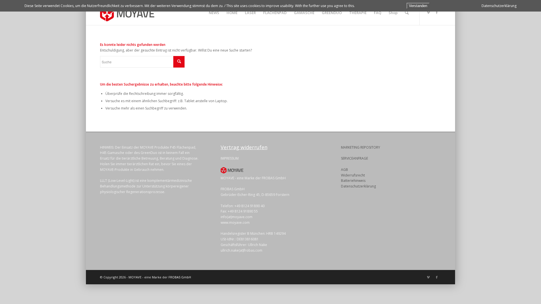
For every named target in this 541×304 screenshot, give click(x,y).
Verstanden (418, 6)
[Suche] (406, 12)
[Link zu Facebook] (437, 12)
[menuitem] (214, 12)
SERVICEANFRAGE (354, 158)
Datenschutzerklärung (358, 186)
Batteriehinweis (353, 180)
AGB (344, 169)
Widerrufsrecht (353, 175)
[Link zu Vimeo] (428, 12)
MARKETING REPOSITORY (360, 147)
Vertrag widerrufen (244, 147)
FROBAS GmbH (179, 277)
